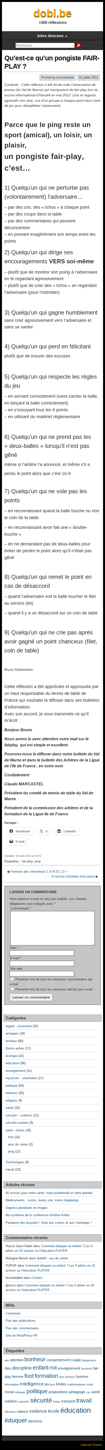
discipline (22, 1368)
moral (9, 1392)
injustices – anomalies (21, 1078)
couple (76, 1360)
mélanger (20, 1392)
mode (89, 1384)
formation (46, 1376)
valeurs (22, 1411)
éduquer (16, 1420)
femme (17, 1376)
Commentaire (20, 908)
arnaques (12, 1033)
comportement (58, 1360)
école (53, 1411)
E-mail (15, 958)
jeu (47, 1384)
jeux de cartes (18, 1144)
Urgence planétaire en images (27, 1208)
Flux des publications (21, 1320)
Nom (14, 948)
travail (10, 1169)
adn (7, 1360)
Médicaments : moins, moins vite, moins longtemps (42, 1200)
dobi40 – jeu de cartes (52, 1258)
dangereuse (89, 1360)
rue (88, 1392)
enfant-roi (45, 1368)
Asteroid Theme (91, 1445)
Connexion (13, 1313)
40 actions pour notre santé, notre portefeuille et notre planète (49, 1193)
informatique (12, 1384)
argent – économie (19, 1026)
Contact (37, 1278)
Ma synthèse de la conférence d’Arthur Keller (37, 1215)
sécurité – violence (19, 1115)
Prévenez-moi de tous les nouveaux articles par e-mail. (54, 989)
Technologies (15, 1162)
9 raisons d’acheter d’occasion (73, 876)
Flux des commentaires (22, 1328)
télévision (10, 1411)
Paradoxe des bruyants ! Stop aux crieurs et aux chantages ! (49, 1222)
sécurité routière (17, 1122)
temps (56, 1401)
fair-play (27, 861)
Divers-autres (15, 1048)
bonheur (11, 1041)
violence (38, 1411)
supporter (23, 1401)
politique (11, 1085)
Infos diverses (50, 36)
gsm (61, 1376)
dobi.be (52, 13)
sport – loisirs (15, 1130)
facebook (86, 1368)
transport (68, 1401)
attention (16, 1360)
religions (11, 1100)
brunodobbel (65, 77)
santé (9, 1108)
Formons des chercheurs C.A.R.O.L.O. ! (38, 871)
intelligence (32, 1383)
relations (12, 1093)
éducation (12, 1063)
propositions (58, 1392)
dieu (8, 1368)
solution (11, 1401)
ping (38, 861)
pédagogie (77, 1392)
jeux (52, 1384)
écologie (11, 1056)
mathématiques (76, 1384)
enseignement (15, 1071)
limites (61, 1384)
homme (82, 1376)
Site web (16, 968)
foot (10, 1137)
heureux (70, 1376)
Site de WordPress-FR (21, 1335)
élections (35, 1421)
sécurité (41, 1400)
